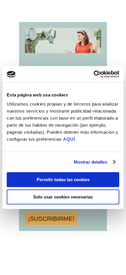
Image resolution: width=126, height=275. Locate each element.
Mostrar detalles (91, 161)
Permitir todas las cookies (63, 179)
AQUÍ (69, 139)
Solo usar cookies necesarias (63, 196)
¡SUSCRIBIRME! (51, 218)
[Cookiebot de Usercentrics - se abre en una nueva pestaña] (93, 74)
